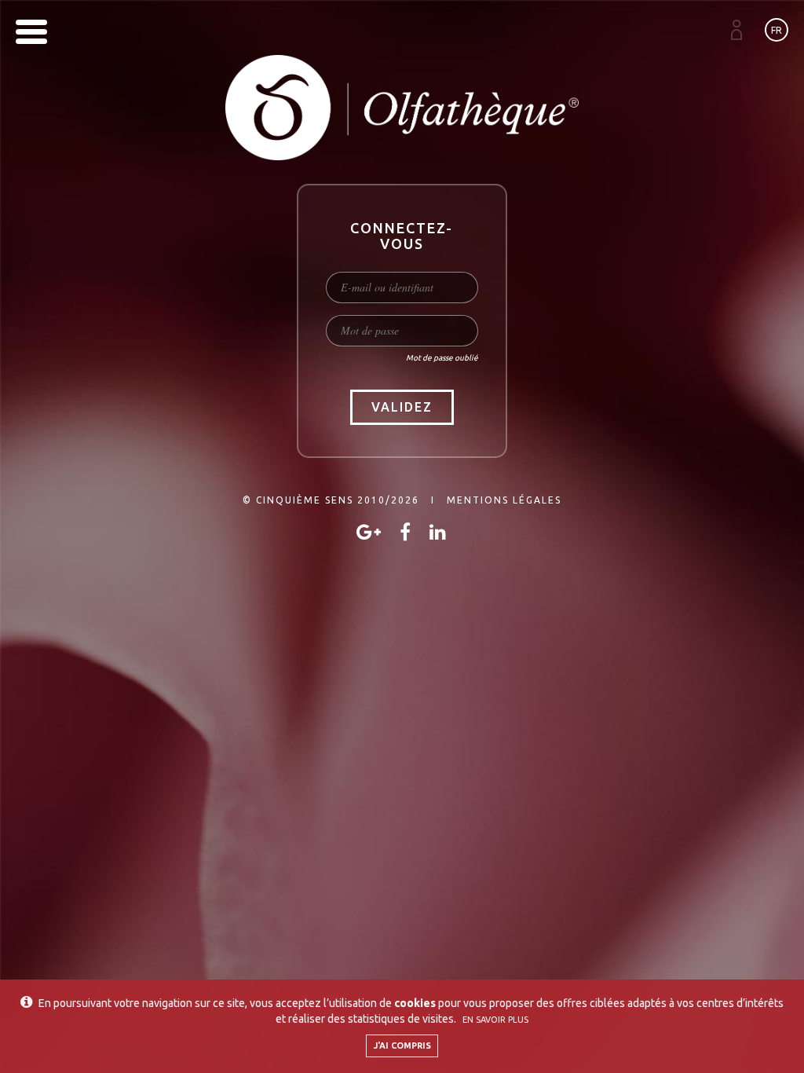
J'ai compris (402, 1045)
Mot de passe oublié (442, 357)
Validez (402, 407)
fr (776, 30)
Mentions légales (504, 500)
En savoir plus (495, 1019)
